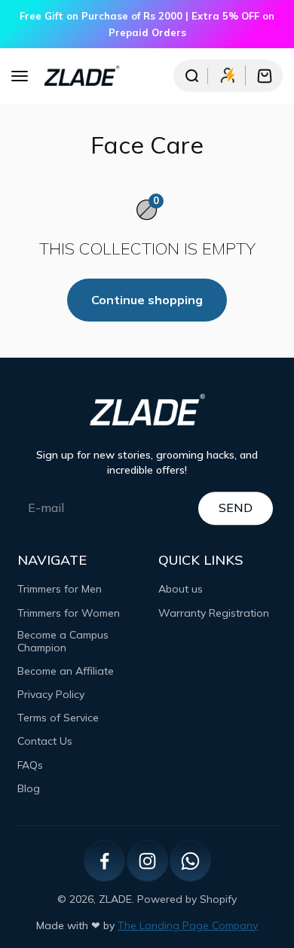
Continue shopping (147, 299)
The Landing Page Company (188, 925)
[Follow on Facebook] (104, 861)
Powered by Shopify (187, 899)
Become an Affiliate (65, 671)
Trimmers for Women (68, 613)
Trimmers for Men (59, 589)
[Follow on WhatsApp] (190, 861)
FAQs (30, 765)
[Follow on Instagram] (147, 861)
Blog (28, 788)
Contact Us (44, 741)
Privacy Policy (50, 694)
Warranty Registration (213, 613)
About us (180, 589)
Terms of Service (58, 718)
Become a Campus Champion (63, 641)
